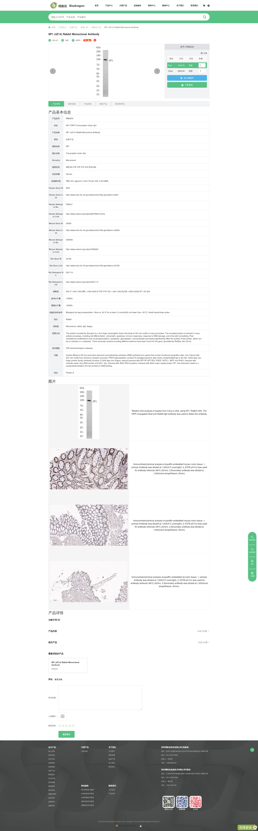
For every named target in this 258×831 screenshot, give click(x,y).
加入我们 (112, 763)
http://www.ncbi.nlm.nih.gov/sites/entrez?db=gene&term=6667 (92, 194)
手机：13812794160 (168, 785)
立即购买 (189, 84)
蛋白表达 (51, 790)
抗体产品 (73, 27)
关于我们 (180, 5)
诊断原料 (51, 805)
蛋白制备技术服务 (87, 789)
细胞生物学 (52, 794)
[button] (157, 71)
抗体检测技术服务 (87, 797)
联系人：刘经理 (167, 759)
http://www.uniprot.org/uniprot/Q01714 (82, 282)
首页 (96, 5)
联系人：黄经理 (167, 781)
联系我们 (194, 5)
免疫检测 (51, 766)
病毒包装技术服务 (87, 801)
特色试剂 (51, 755)
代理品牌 (84, 751)
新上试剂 (51, 751)
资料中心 (151, 5)
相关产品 (103, 103)
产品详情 (56, 103)
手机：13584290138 (168, 763)
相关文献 (72, 103)
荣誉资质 (112, 755)
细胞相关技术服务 (87, 805)
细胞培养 (51, 786)
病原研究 (51, 798)
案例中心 (166, 5)
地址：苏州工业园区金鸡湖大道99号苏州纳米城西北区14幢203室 (184, 751)
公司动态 (112, 789)
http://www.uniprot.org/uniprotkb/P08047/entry (85, 213)
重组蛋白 (51, 774)
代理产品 (123, 5)
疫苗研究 (51, 801)
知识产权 (112, 759)
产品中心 (109, 5)
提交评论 (66, 734)
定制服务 (137, 5)
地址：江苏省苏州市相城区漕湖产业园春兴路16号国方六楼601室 (184, 773)
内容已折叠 (204, 631)
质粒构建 (51, 782)
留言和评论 (120, 103)
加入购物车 (189, 77)
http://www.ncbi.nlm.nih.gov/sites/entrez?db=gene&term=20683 (93, 230)
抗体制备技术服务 (87, 793)
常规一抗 (84, 27)
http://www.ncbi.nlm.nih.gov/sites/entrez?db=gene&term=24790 (93, 265)
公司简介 (112, 751)
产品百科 (112, 793)
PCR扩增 (51, 778)
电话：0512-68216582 (169, 755)
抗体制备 (51, 763)
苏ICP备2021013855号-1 (128, 825)
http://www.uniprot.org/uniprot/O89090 (82, 249)
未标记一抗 (96, 27)
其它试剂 (51, 759)
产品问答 (87, 103)
